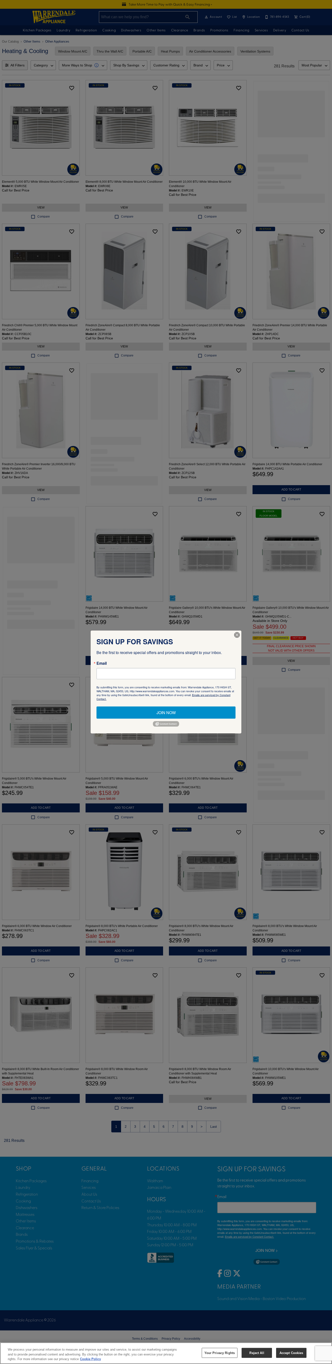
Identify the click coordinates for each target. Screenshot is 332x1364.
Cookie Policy (90, 1359)
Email (101, 663)
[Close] (237, 635)
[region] (166, 1353)
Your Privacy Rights (219, 1353)
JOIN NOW (166, 712)
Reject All (256, 1353)
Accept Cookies (291, 1353)
